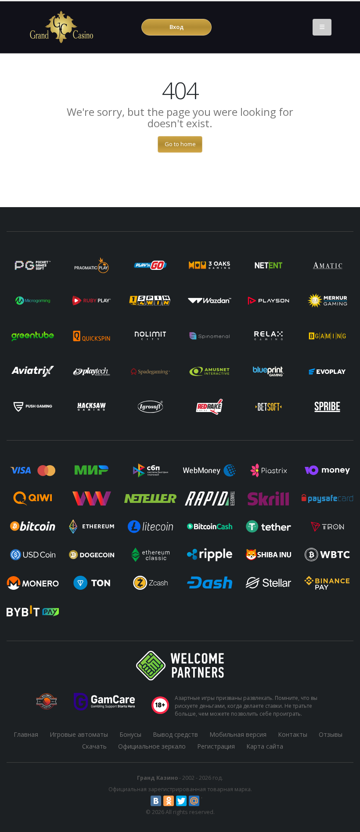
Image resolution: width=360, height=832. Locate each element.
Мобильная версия (237, 734)
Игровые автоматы (79, 734)
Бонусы (130, 734)
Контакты (292, 734)
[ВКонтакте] (156, 801)
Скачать (94, 746)
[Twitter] (181, 801)
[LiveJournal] (207, 801)
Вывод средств (175, 734)
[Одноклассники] (168, 801)
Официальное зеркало (152, 746)
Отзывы (330, 734)
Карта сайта (264, 746)
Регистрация (216, 746)
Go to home (180, 144)
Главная (26, 734)
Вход (176, 27)
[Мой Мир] (194, 801)
